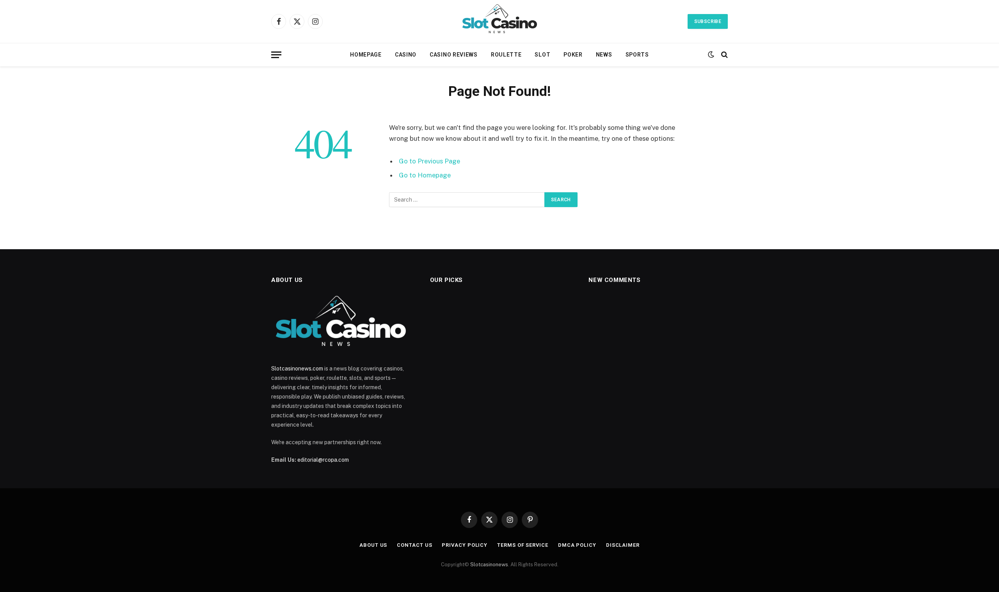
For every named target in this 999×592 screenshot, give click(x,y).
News (604, 54)
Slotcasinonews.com (297, 368)
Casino (405, 54)
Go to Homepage (425, 175)
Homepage (366, 54)
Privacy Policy (464, 545)
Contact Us (414, 545)
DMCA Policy (577, 545)
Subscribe (707, 21)
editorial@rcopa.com (323, 460)
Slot (542, 54)
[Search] (724, 55)
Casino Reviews (454, 54)
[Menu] (276, 55)
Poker (573, 54)
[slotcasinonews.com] (500, 21)
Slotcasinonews (489, 564)
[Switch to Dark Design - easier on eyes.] (711, 54)
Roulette (506, 54)
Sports (637, 54)
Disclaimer (623, 545)
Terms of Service (522, 545)
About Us (373, 545)
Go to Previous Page (429, 161)
